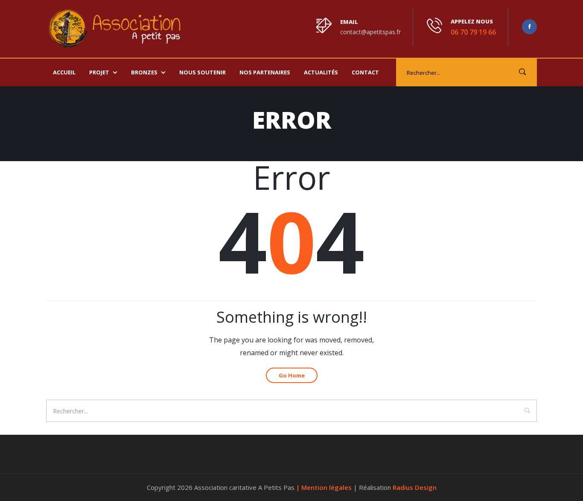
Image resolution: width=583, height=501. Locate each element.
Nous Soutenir (202, 72)
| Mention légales (324, 487)
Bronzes (144, 72)
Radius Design (415, 487)
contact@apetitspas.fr (370, 32)
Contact (365, 72)
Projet (99, 72)
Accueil (64, 72)
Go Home (292, 375)
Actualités (321, 72)
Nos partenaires (264, 72)
